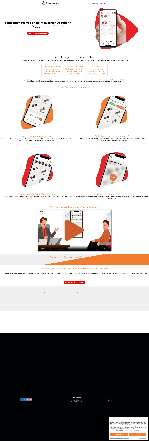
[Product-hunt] (30, 399)
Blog (97, 3)
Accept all (137, 434)
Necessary (121, 430)
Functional (130, 430)
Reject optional (119, 434)
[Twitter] (27, 399)
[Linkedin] (21, 399)
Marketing (138, 430)
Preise (93, 3)
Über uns (100, 3)
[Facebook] (24, 399)
